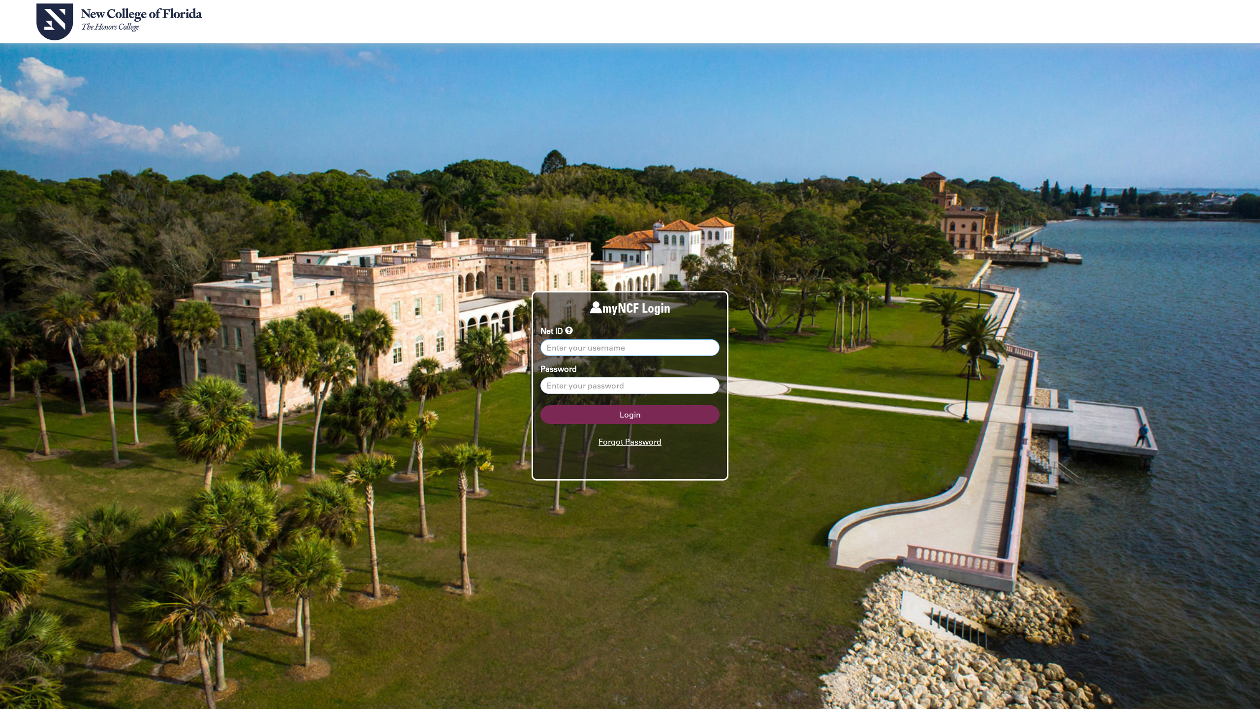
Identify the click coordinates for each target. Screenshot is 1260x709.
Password (558, 369)
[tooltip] (569, 331)
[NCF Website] (119, 21)
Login (630, 414)
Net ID (552, 331)
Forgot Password (630, 442)
